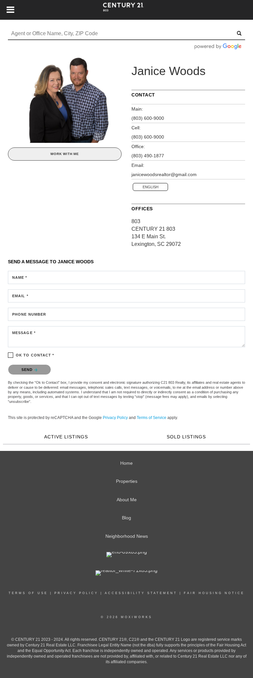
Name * (19, 277)
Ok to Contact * (35, 355)
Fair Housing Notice (214, 593)
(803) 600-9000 (147, 118)
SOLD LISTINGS (186, 436)
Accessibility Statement (141, 593)
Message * (24, 333)
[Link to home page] (126, 10)
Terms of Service (151, 417)
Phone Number (29, 314)
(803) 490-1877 (147, 155)
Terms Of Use (28, 593)
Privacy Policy (115, 417)
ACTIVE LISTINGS (66, 436)
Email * (20, 296)
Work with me (64, 154)
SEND (27, 370)
